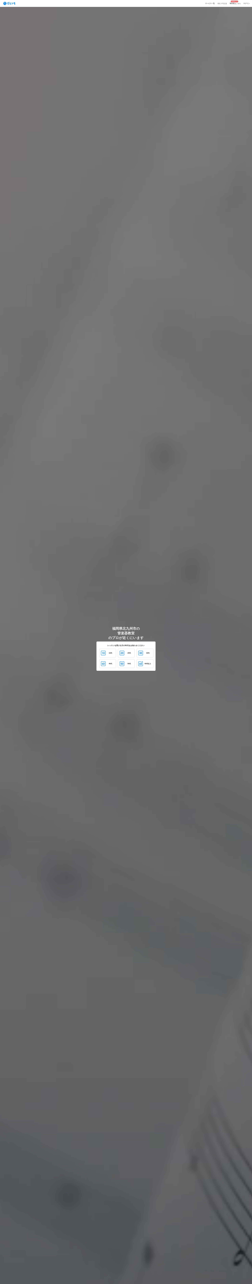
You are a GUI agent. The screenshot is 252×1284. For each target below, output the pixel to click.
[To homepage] (9, 3)
